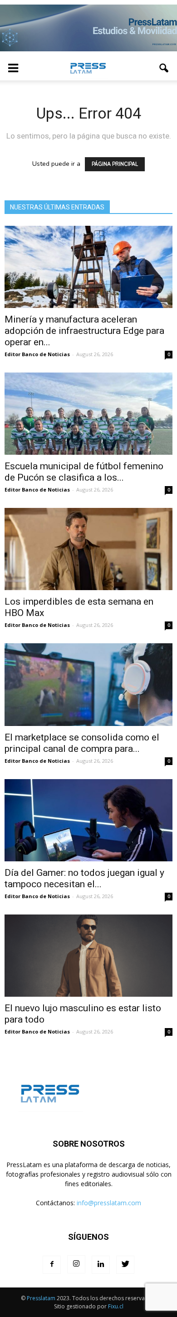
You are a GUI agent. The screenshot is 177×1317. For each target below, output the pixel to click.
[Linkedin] (101, 1265)
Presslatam (41, 1298)
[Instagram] (76, 1264)
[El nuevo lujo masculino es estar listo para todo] (88, 955)
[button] (164, 68)
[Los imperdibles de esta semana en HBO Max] (88, 549)
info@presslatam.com (109, 1202)
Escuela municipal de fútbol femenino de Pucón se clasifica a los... (84, 472)
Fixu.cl (115, 1306)
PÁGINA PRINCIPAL (115, 164)
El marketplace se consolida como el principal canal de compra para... (82, 743)
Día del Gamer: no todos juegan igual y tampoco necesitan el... (84, 878)
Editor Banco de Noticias (37, 354)
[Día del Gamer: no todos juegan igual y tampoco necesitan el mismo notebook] (88, 820)
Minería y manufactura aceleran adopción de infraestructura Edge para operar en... (84, 331)
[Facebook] (52, 1265)
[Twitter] (125, 1265)
